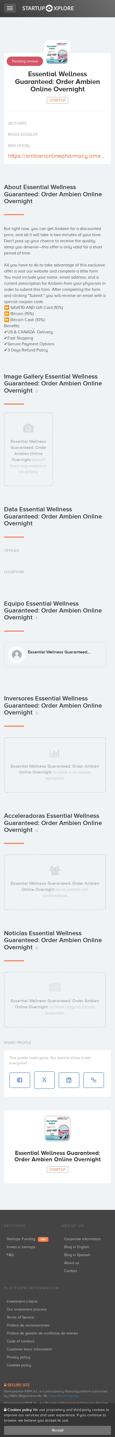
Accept (57, 1430)
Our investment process (27, 1309)
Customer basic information (29, 1349)
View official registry (63, 1396)
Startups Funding (26, 1239)
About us (71, 1263)
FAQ (10, 1255)
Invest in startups (21, 1247)
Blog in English (76, 1247)
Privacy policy (18, 1357)
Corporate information (82, 1239)
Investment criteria (22, 1301)
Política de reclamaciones (28, 1325)
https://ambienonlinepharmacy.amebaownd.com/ (57, 155)
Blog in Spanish (77, 1255)
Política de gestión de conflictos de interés (42, 1333)
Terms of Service (20, 1317)
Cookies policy (19, 1365)
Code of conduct (20, 1341)
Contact (70, 1271)
